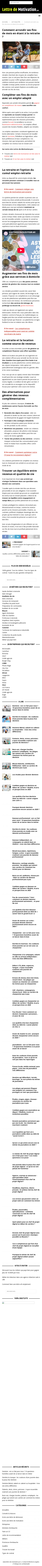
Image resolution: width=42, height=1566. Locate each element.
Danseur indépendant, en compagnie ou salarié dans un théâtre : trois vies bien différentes (26, 842)
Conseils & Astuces (9, 1513)
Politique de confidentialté (22, 1564)
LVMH (4, 663)
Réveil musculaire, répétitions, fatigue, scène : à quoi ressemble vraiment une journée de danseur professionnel (25, 854)
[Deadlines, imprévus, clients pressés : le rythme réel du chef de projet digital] (6, 1190)
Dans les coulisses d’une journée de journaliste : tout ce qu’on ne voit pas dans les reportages (25, 1057)
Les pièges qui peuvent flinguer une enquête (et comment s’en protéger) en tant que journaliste (25, 1090)
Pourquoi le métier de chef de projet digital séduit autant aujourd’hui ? (24, 1257)
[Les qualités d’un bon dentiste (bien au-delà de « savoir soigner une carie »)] (6, 798)
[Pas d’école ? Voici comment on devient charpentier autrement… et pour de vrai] (6, 1014)
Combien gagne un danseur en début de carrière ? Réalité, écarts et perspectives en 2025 (25, 888)
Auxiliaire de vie (8, 596)
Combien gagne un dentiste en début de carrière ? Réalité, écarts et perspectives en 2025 (25, 787)
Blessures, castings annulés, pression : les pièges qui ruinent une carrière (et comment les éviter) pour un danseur (24, 866)
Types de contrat (8, 1553)
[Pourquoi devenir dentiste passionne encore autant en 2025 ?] (6, 809)
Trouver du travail (8, 1550)
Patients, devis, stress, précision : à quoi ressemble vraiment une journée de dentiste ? (25, 740)
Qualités (5, 1546)
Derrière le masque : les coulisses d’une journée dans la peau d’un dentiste (25, 719)
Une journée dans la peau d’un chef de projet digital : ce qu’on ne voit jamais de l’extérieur (26, 1167)
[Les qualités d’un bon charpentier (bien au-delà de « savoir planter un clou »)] (6, 1025)
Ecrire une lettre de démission (12, 1517)
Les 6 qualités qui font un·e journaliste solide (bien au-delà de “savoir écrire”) (25, 1134)
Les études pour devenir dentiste (25, 775)
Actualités (5, 1510)
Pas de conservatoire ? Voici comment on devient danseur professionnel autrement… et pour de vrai (26, 900)
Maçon (4, 611)
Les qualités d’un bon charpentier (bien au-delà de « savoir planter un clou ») (25, 1025)
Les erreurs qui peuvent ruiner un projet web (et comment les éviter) (26, 1200)
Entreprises (6, 1524)
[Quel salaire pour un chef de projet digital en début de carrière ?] (6, 1224)
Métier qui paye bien (9, 640)
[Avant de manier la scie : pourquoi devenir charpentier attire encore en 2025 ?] (6, 1036)
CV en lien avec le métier (22, 159)
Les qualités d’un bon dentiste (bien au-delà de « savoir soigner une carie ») (25, 798)
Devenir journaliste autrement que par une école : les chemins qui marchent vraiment (25, 1123)
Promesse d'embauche (10, 1542)
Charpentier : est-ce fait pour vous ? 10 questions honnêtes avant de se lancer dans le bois (25, 935)
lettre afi (19, 1284)
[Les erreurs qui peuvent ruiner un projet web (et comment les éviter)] (6, 1201)
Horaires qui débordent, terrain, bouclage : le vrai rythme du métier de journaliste (26, 1079)
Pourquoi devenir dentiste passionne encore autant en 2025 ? (25, 808)
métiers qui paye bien (22, 1270)
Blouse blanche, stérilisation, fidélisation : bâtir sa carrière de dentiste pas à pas (24, 766)
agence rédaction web (31, 1277)
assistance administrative (12, 124)
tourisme (10, 136)
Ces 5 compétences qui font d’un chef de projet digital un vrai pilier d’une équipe (25, 1246)
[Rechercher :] (21, 2)
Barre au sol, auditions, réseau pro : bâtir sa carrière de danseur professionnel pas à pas (25, 877)
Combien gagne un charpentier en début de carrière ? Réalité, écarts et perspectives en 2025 (25, 1003)
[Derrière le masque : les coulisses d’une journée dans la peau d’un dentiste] (6, 719)
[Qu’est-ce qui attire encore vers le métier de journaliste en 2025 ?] (6, 1145)
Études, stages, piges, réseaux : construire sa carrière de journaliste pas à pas (24, 1101)
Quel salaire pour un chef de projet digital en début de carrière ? (26, 1223)
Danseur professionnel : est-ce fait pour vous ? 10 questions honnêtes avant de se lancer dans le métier (26, 820)
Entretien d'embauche (9, 1528)
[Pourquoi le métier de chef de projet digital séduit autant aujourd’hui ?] (6, 1257)
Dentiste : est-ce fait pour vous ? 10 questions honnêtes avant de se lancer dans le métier (26, 708)
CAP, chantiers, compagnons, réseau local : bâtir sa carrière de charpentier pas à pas (25, 992)
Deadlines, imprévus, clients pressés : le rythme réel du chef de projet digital (26, 1190)
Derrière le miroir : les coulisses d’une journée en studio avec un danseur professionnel (24, 831)
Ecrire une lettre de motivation (12, 1521)
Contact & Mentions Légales (30, 1562)
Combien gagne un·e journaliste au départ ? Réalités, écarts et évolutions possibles (26, 1112)
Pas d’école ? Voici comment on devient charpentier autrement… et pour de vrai (25, 1014)
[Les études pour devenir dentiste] (6, 777)
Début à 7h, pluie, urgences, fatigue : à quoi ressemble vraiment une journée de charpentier (23, 968)
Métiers (4, 1539)
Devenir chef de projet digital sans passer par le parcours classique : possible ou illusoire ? (25, 1235)
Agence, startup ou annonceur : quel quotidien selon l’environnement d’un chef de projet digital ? (24, 1179)
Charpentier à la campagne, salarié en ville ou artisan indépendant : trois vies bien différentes (26, 957)
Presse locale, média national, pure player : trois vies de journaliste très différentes (26, 1068)
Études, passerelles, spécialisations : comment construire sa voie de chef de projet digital (23, 1213)
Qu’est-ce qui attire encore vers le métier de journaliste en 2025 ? (25, 1144)
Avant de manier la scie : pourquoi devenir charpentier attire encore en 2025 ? (25, 1036)
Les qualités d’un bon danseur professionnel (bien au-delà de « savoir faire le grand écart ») (25, 912)
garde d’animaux (27, 306)
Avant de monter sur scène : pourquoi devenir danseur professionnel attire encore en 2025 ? (24, 924)
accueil (11, 122)
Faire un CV (6, 1531)
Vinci (4, 685)
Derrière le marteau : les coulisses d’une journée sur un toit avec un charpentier (25, 946)
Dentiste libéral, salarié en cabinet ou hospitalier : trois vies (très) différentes (25, 730)
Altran (4, 673)
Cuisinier (5, 628)
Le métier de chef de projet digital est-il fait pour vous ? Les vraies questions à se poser (25, 1156)
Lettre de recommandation (11, 1535)
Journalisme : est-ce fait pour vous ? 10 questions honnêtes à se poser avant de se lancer (26, 1047)
